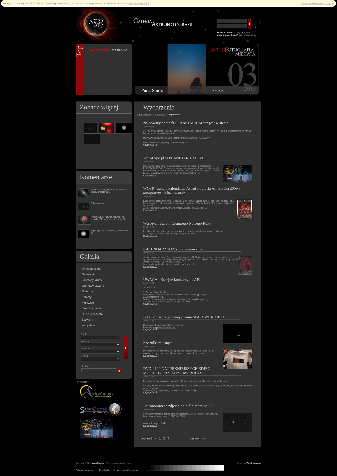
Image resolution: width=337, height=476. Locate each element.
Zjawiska (87, 319)
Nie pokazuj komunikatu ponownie (318, 3)
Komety (87, 297)
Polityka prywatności (85, 470)
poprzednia (148, 438)
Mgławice (88, 302)
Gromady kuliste (92, 280)
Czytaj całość (150, 145)
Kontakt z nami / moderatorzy (127, 470)
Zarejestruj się (241, 32)
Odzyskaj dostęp (247, 35)
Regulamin (104, 470)
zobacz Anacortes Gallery (155, 423)
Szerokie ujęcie (91, 308)
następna (195, 438)
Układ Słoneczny (92, 314)
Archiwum (160, 114)
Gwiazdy (87, 291)
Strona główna (144, 114)
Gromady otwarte (93, 285)
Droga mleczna (91, 268)
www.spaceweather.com (164, 327)
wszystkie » (89, 325)
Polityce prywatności (139, 3)
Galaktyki (88, 274)
